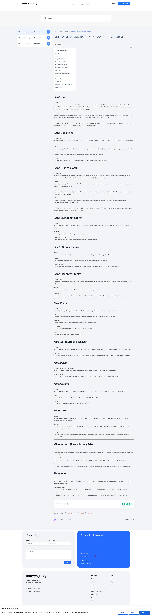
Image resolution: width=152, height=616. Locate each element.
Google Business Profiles (61, 67)
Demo (92, 597)
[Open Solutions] (66, 4)
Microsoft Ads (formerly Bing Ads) (64, 84)
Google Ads (58, 53)
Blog (112, 582)
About (92, 582)
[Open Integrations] (76, 4)
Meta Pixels (58, 76)
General (66, 31)
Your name (28, 540)
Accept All (144, 612)
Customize (122, 612)
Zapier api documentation (97, 591)
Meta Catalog (58, 78)
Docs (60, 31)
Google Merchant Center (61, 61)
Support (113, 585)
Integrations (94, 594)
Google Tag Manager (60, 59)
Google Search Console (61, 64)
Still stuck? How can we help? (65, 519)
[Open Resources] (90, 4)
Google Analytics (59, 56)
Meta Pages (58, 70)
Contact (93, 601)
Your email (52, 540)
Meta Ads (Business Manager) (62, 73)
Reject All (133, 612)
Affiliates (113, 578)
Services (93, 588)
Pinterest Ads (58, 87)
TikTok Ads (58, 81)
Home (55, 31)
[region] (76, 611)
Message (28, 548)
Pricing (93, 585)
